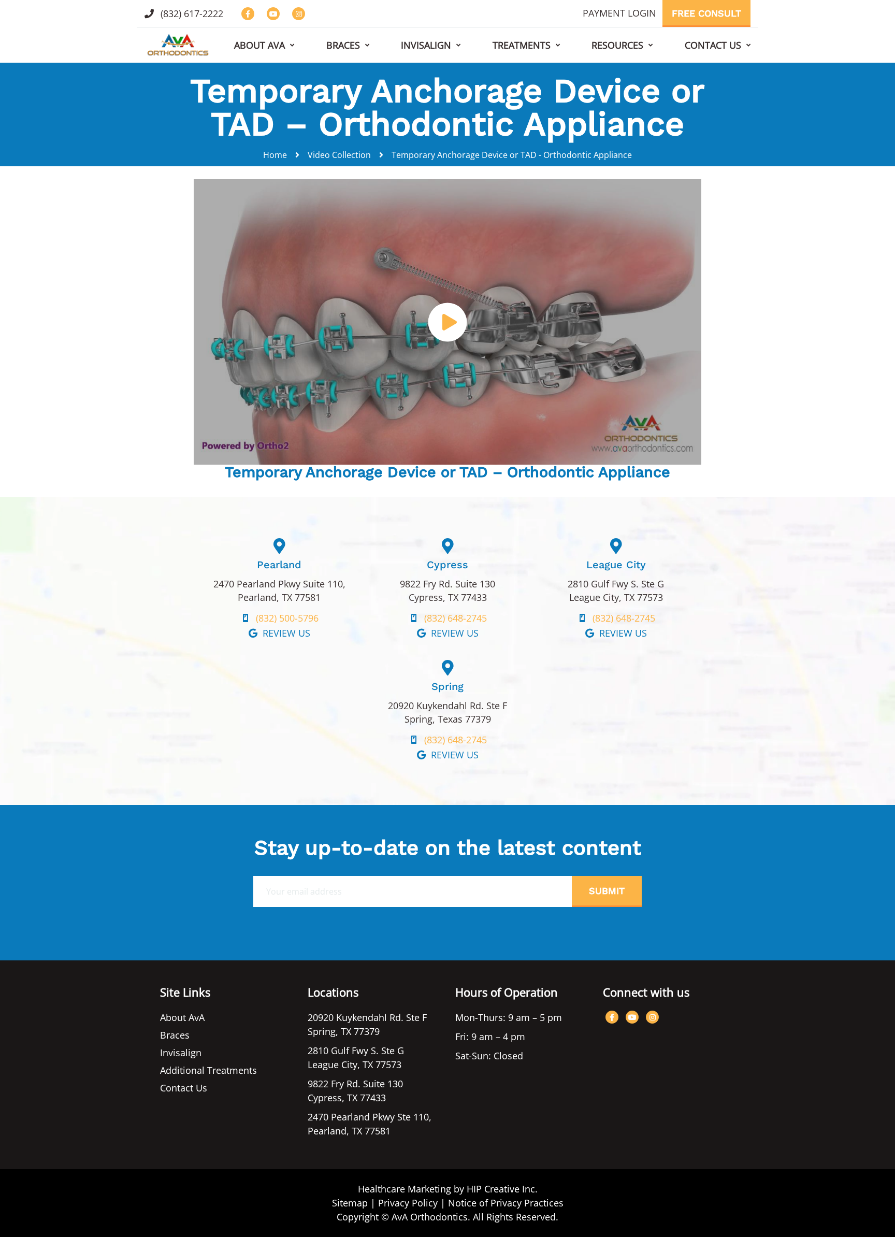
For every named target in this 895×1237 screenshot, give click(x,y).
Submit (607, 890)
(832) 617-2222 (190, 13)
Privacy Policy (408, 1203)
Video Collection (339, 155)
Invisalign (426, 45)
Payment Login (619, 13)
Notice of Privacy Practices (506, 1203)
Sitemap (350, 1203)
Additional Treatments (208, 1070)
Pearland (279, 564)
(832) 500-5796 (287, 618)
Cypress (447, 564)
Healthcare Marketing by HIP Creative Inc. (448, 1189)
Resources (617, 45)
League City (616, 564)
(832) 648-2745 (455, 618)
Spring (447, 686)
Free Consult (706, 13)
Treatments (522, 45)
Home (275, 155)
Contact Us (713, 45)
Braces (343, 45)
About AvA (259, 45)
